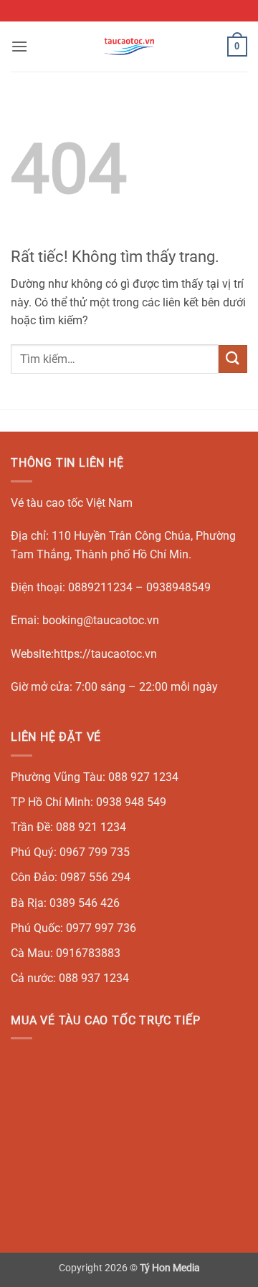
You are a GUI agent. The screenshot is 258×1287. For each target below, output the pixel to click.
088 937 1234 (94, 978)
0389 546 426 (84, 903)
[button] (19, 46)
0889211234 (100, 587)
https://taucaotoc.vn (105, 654)
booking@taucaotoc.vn (100, 620)
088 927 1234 (143, 777)
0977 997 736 (101, 928)
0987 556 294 (95, 877)
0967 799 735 (94, 852)
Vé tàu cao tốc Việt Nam (72, 503)
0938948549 (178, 587)
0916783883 (88, 953)
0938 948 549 (131, 802)
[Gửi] (233, 359)
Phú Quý (32, 852)
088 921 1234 (91, 827)
